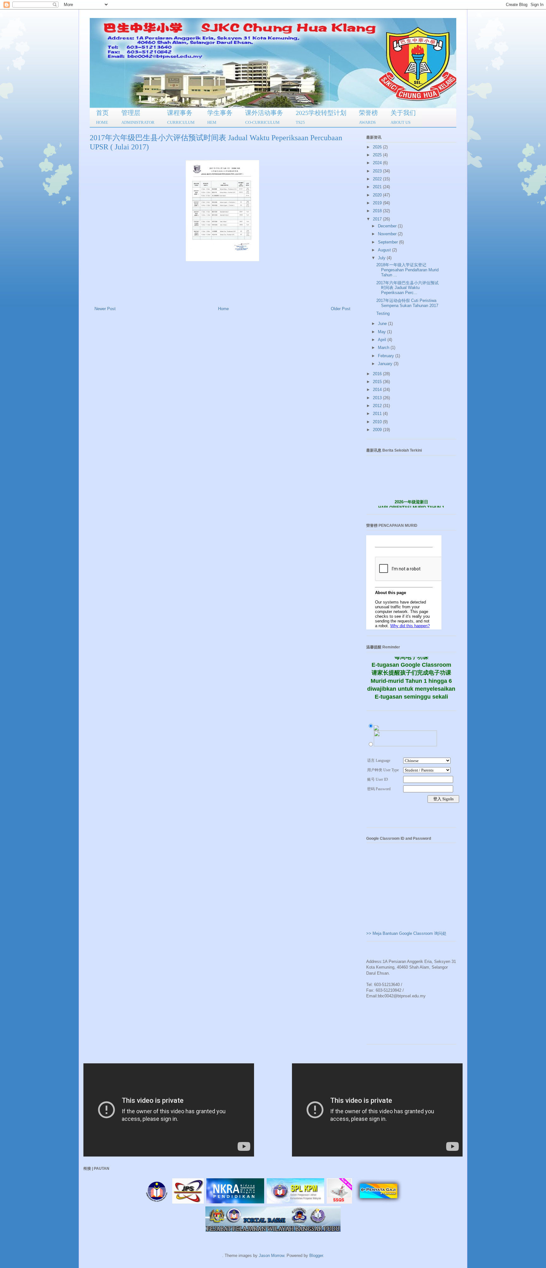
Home (223, 308)
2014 (378, 389)
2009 (378, 429)
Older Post (340, 308)
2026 (378, 147)
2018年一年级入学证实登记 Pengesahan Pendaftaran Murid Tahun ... (407, 269)
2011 (378, 413)
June (383, 323)
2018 (378, 210)
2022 (378, 179)
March (384, 347)
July (382, 257)
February (386, 355)
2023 (378, 171)
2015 (378, 381)
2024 (378, 162)
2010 (378, 421)
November (388, 233)
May (382, 331)
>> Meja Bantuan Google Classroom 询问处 (406, 933)
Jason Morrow (271, 1255)
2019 (378, 203)
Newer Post (105, 308)
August (385, 250)
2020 (378, 195)
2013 (378, 397)
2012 (378, 405)
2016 (378, 373)
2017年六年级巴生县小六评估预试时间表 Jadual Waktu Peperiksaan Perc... (407, 287)
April (382, 339)
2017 (378, 219)
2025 (378, 155)
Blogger (316, 1255)
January (386, 363)
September (388, 242)
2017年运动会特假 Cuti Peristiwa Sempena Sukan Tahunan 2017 (407, 303)
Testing (383, 313)
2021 (378, 186)
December (388, 226)
